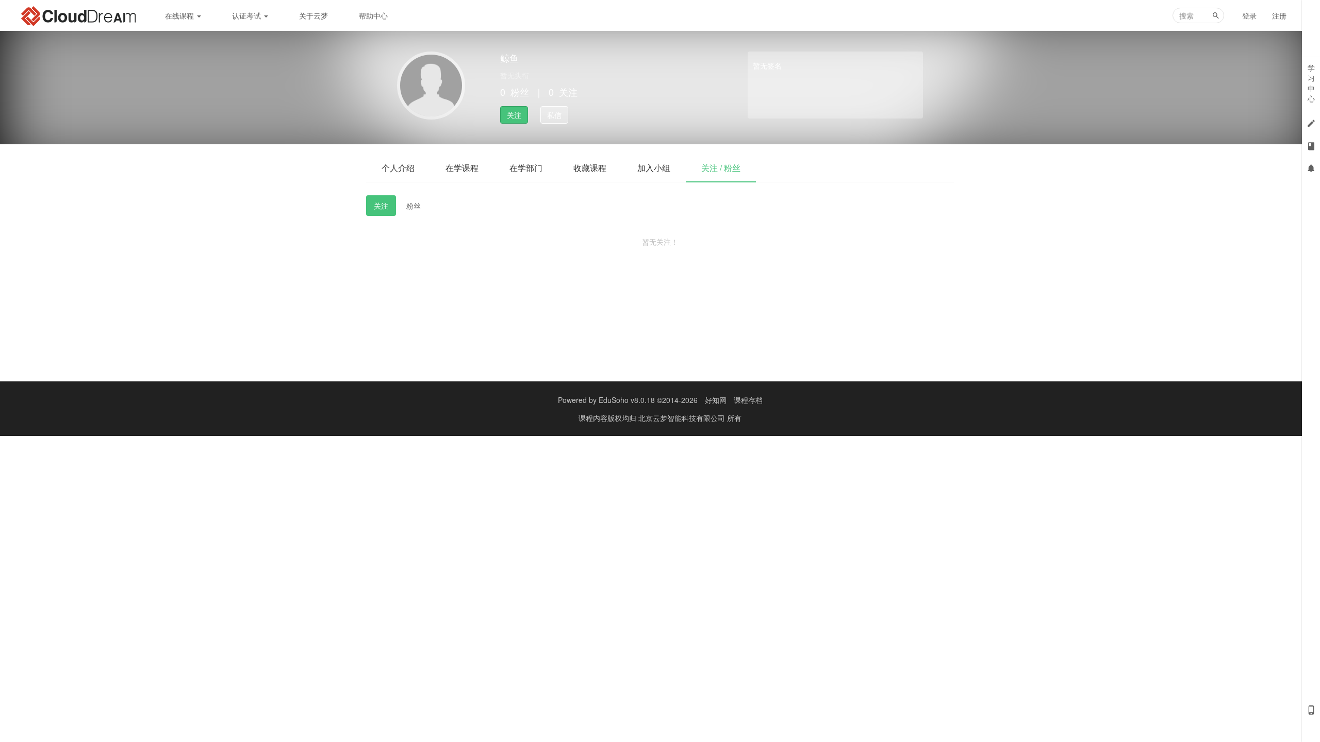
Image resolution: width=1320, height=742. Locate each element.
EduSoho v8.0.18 (627, 400)
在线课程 (180, 15)
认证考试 (247, 15)
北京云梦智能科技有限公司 (682, 418)
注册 (1279, 15)
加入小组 (653, 168)
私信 (554, 115)
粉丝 (413, 205)
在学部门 (525, 168)
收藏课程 (589, 168)
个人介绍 (398, 168)
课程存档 (748, 400)
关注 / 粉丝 (720, 168)
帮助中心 (373, 15)
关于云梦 (313, 15)
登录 (1249, 15)
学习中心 (1311, 83)
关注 (514, 115)
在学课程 (462, 168)
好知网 (716, 400)
